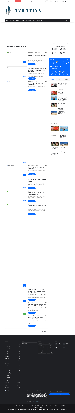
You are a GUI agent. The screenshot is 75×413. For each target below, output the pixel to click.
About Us (12, 409)
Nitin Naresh (31, 315)
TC (51, 352)
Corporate (9, 344)
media (44, 350)
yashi (30, 178)
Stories (22, 20)
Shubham (30, 191)
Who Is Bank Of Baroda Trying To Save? (54, 133)
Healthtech (9, 373)
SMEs (8, 353)
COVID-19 (40, 345)
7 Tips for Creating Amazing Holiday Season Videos (35, 318)
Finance (8, 348)
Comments (66, 79)
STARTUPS (8, 365)
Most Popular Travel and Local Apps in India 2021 (36, 193)
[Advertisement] (37, 31)
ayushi (30, 165)
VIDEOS (7, 387)
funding (49, 347)
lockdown (40, 350)
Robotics (8, 377)
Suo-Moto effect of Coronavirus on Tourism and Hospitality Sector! (37, 304)
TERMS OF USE (45, 409)
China (44, 343)
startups (48, 352)
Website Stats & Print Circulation (36, 409)
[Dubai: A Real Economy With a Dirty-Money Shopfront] (54, 113)
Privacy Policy (16, 409)
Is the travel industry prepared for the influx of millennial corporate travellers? (37, 70)
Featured (7, 358)
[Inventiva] (23, 11)
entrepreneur (41, 347)
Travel (8, 380)
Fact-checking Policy (63, 409)
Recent (58, 79)
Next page (44, 331)
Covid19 (45, 345)
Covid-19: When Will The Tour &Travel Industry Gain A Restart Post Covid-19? (36, 291)
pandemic (40, 352)
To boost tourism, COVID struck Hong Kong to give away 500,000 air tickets (37, 55)
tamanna (30, 302)
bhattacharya (31, 52)
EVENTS (7, 356)
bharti (30, 81)
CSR (9, 409)
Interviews (28, 20)
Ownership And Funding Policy (54, 409)
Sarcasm (7, 363)
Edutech (8, 366)
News (48, 350)
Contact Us (39, 20)
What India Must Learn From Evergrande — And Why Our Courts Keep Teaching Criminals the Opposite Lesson (62, 98)
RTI (6, 361)
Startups (12, 20)
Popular (52, 79)
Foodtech (8, 370)
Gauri (30, 204)
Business (17, 20)
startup (44, 352)
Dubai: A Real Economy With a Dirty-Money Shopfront (62, 112)
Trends (33, 20)
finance (45, 347)
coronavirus (48, 343)
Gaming (8, 372)
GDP (8, 349)
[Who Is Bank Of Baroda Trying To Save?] (54, 93)
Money (8, 351)
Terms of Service (23, 409)
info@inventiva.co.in (35, 401)
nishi (29, 67)
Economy (8, 346)
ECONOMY (49, 345)
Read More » (32, 64)
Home (7, 20)
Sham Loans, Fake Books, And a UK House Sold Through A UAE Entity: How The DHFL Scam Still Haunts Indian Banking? (62, 86)
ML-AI (8, 375)
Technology (9, 378)
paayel (30, 288)
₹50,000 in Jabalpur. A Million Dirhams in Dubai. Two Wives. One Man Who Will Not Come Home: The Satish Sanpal (63, 106)
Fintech (8, 368)
